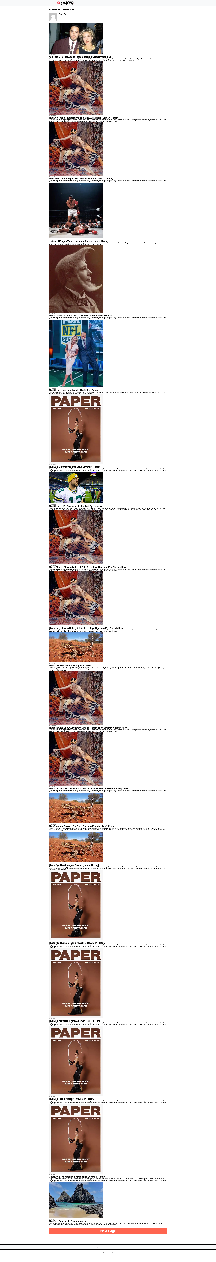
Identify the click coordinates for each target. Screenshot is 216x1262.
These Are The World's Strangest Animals (70, 665)
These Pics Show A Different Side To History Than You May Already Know (86, 628)
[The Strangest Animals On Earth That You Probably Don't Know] (76, 822)
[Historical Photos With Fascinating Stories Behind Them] (76, 237)
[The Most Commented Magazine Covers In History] (76, 463)
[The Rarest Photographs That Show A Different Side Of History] (76, 175)
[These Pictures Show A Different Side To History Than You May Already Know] (76, 785)
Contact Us (112, 1247)
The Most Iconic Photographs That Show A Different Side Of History (83, 118)
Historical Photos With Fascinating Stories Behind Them (78, 241)
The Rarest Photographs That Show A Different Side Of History (81, 178)
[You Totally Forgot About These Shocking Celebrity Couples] (76, 53)
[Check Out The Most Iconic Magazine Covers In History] (76, 1173)
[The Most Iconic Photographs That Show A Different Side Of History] (76, 114)
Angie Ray (62, 14)
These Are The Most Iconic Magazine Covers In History (77, 943)
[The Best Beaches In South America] (76, 1218)
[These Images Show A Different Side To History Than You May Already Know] (76, 724)
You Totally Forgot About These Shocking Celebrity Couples (80, 57)
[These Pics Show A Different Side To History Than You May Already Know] (76, 624)
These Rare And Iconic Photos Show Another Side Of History (80, 315)
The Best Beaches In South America (67, 1221)
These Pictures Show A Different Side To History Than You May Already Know (88, 788)
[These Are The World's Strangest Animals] (76, 662)
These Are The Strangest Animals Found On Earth (74, 865)
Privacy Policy (98, 1247)
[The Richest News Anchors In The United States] (76, 387)
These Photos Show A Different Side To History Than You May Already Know (88, 567)
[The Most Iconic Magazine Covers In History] (76, 1095)
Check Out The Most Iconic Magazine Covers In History (77, 1177)
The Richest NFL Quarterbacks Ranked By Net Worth (76, 506)
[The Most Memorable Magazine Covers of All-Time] (76, 1017)
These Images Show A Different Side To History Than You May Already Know (88, 728)
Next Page (108, 1231)
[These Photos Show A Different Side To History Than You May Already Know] (76, 563)
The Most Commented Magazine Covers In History (74, 467)
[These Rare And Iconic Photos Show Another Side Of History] (76, 312)
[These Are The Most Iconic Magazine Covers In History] (76, 939)
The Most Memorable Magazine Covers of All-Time (74, 1021)
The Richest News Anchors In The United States (73, 390)
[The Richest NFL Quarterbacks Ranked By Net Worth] (76, 502)
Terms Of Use (105, 1247)
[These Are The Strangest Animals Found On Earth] (76, 861)
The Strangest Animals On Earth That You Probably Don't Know (81, 826)
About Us (118, 1247)
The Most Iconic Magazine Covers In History (71, 1099)
